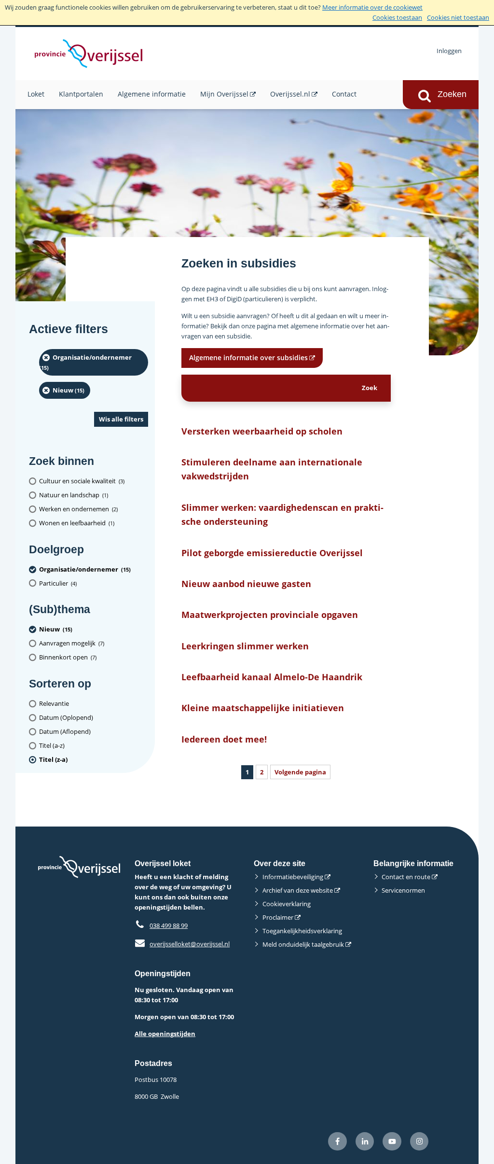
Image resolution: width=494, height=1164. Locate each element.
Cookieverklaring (286, 903)
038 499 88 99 (169, 925)
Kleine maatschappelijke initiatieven (262, 707)
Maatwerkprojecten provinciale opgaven (269, 614)
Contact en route (406, 876)
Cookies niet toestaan (458, 17)
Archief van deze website (297, 890)
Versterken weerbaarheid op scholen (262, 431)
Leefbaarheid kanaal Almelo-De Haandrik (271, 677)
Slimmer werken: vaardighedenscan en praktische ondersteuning (282, 514)
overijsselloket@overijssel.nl (182, 944)
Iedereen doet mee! (224, 739)
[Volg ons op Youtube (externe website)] (392, 1141)
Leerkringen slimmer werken (245, 646)
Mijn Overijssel (224, 93)
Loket (35, 93)
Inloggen (449, 50)
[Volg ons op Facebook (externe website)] (337, 1141)
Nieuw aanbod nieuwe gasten (246, 583)
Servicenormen (403, 890)
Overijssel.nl (290, 93)
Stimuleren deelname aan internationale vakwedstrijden (271, 469)
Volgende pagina (300, 772)
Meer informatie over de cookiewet (372, 7)
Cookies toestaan (397, 17)
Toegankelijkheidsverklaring (302, 930)
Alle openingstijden (165, 1033)
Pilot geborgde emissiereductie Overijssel (272, 553)
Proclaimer (277, 917)
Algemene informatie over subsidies (248, 357)
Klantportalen (81, 93)
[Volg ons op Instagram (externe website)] (419, 1141)
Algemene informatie (152, 93)
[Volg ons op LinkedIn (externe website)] (365, 1141)
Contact (344, 93)
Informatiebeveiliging (292, 876)
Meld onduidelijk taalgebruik (303, 944)
